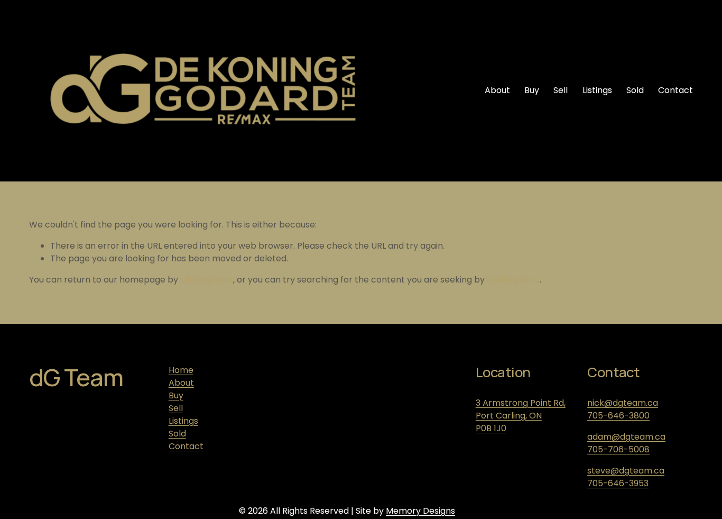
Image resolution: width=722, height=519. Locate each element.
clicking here (206, 280)
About (497, 90)
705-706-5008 (618, 449)
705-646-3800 (618, 415)
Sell (560, 90)
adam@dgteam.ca (626, 437)
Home (181, 370)
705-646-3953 (618, 483)
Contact (675, 90)
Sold (635, 90)
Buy (531, 90)
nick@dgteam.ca (622, 403)
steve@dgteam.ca (625, 471)
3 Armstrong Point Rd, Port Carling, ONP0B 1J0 (521, 415)
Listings (597, 90)
